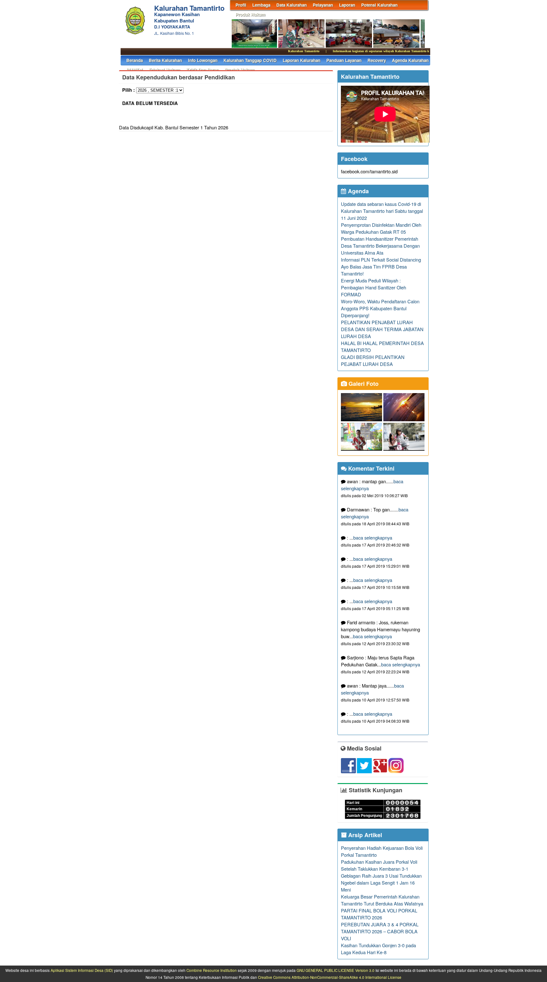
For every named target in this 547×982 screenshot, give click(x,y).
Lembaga (261, 5)
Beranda (134, 60)
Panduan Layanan (344, 60)
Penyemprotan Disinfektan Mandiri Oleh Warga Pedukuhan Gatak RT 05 (381, 228)
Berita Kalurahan (165, 60)
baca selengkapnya (372, 537)
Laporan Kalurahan (301, 60)
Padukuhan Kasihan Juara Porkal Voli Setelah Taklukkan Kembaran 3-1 (379, 865)
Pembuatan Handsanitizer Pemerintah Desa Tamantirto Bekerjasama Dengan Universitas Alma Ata (380, 245)
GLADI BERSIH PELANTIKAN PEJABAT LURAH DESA (373, 360)
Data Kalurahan (291, 5)
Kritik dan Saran (202, 70)
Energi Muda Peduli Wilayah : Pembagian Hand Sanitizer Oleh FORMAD (373, 287)
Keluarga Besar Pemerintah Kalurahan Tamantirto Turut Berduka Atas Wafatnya (382, 900)
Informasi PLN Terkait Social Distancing (381, 259)
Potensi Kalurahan (379, 5)
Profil (241, 5)
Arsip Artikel (364, 835)
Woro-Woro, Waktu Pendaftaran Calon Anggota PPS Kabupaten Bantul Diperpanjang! (380, 308)
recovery (377, 60)
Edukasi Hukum (164, 70)
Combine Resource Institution (211, 970)
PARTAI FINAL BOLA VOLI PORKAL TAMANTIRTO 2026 (379, 914)
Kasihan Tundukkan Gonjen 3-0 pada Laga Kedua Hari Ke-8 (378, 948)
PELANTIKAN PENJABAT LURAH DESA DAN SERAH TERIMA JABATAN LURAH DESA (382, 329)
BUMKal (134, 70)
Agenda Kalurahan (410, 60)
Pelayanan (323, 5)
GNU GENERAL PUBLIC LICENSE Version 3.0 (335, 970)
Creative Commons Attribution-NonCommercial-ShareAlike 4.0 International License (329, 977)
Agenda (357, 191)
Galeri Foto (363, 384)
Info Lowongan (202, 60)
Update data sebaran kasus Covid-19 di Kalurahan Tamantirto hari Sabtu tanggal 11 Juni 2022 (382, 211)
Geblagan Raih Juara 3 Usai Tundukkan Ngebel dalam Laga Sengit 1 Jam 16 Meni (381, 882)
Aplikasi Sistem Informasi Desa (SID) (82, 970)
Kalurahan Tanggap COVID (250, 60)
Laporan (347, 5)
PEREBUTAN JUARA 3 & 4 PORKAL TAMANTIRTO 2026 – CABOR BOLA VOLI (379, 931)
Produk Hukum (250, 14)
